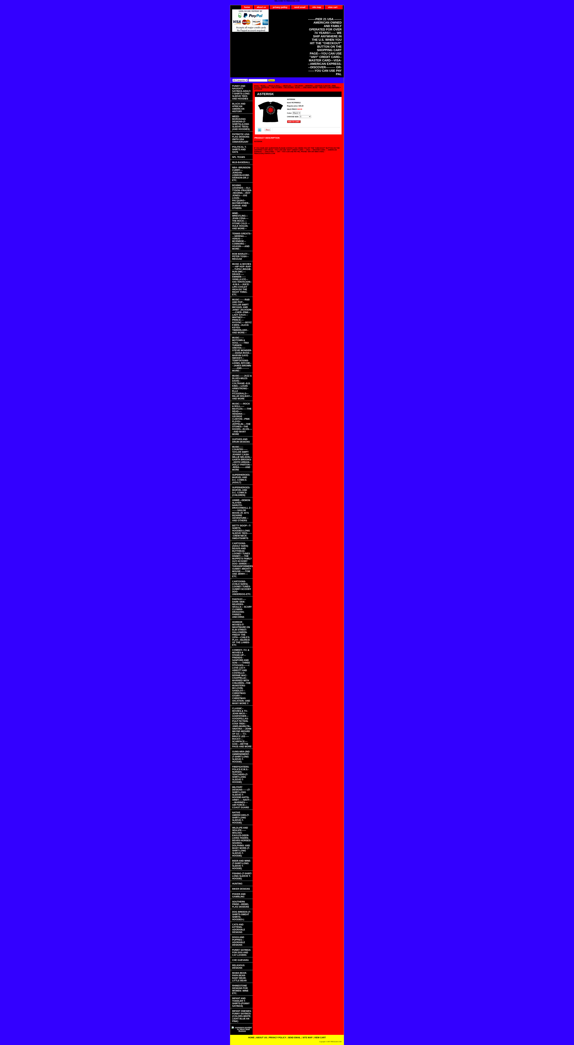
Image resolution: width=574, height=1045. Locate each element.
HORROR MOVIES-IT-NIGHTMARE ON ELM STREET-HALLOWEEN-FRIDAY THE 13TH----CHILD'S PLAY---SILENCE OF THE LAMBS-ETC (241, 633)
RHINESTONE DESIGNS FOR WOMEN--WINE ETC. (240, 989)
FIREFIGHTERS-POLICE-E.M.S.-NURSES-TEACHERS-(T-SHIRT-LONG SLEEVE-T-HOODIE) (240, 774)
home (247, 7)
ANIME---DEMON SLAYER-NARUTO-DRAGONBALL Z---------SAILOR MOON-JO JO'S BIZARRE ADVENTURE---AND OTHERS (242, 510)
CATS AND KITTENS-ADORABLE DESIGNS (238, 928)
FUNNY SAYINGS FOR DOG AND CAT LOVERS (241, 952)
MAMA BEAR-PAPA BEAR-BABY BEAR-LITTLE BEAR (239, 977)
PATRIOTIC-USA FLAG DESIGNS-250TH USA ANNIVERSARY (241, 138)
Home (256, 85)
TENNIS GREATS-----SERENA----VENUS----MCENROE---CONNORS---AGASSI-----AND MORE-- (242, 241)
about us (261, 7)
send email (299, 7)
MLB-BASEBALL (241, 162)
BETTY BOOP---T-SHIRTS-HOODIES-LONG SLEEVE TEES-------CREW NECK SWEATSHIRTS (242, 532)
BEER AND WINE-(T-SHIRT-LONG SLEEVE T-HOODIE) (241, 864)
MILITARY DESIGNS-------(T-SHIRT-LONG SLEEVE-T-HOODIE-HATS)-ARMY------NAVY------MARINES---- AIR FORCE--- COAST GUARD (241, 797)
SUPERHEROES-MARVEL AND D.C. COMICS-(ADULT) (241, 479)
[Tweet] (259, 131)
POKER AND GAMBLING (239, 895)
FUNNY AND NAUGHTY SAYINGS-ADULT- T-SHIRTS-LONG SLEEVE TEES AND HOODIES (241, 92)
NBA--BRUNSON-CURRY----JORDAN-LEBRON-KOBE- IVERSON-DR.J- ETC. (241, 173)
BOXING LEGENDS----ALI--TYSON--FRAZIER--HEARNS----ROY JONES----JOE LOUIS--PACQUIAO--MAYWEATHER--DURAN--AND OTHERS (242, 196)
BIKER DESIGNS (241, 889)
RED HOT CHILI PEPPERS (329, 87)
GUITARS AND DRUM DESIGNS (241, 440)
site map (316, 7)
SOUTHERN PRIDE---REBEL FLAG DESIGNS (240, 904)
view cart (332, 7)
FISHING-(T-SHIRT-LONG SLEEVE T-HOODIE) (242, 876)
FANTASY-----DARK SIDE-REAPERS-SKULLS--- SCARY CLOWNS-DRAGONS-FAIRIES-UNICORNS (242, 608)
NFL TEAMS (238, 157)
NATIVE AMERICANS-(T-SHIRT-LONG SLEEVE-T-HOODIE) (240, 817)
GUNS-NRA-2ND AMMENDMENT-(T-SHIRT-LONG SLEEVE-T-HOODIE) (241, 756)
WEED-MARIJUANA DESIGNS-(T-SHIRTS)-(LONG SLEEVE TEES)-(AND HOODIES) (241, 122)
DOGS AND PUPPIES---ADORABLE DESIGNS (238, 941)
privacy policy (280, 7)
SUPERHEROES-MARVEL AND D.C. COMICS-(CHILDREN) (241, 491)
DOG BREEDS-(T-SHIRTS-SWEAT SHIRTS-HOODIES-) (241, 916)
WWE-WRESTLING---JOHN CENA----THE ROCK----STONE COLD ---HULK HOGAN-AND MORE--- (241, 221)
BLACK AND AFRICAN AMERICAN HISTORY (238, 107)
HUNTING (237, 883)
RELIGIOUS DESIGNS (238, 966)
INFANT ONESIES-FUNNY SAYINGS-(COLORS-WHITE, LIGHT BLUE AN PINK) (242, 1016)
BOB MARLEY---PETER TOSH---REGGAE (240, 256)
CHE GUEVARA (240, 960)
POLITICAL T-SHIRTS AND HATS (239, 149)
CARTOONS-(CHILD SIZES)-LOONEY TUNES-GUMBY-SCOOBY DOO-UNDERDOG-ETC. (241, 587)
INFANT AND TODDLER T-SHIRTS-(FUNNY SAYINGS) (241, 1002)
